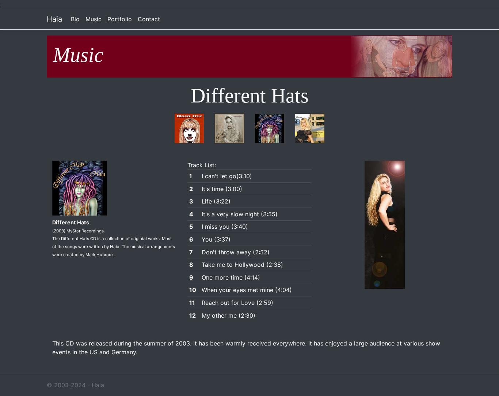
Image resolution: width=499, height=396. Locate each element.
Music (93, 19)
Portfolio (119, 19)
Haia (54, 19)
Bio (75, 19)
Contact (149, 19)
